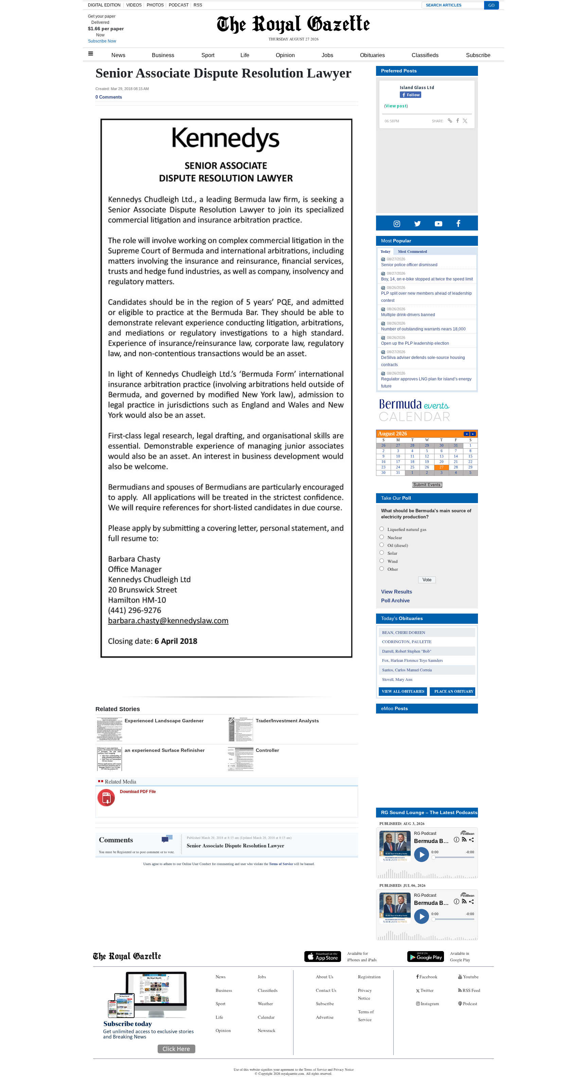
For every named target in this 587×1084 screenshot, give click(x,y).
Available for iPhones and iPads (362, 956)
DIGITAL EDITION (104, 5)
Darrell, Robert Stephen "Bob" (406, 651)
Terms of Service (281, 864)
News (118, 55)
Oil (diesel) (398, 545)
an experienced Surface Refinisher (164, 750)
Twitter (426, 990)
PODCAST (179, 5)
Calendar (266, 1017)
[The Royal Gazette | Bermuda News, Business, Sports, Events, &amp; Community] (293, 24)
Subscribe (478, 55)
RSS (198, 5)
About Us (324, 977)
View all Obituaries (403, 691)
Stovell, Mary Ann (397, 679)
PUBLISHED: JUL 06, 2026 (402, 885)
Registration (369, 977)
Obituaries (372, 55)
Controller (267, 750)
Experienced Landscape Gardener (164, 720)
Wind (393, 561)
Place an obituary (454, 691)
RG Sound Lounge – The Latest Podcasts (429, 812)
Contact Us (326, 990)
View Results (396, 592)
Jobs (327, 55)
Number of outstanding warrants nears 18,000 (423, 329)
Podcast (469, 1003)
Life (245, 55)
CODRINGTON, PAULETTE (406, 641)
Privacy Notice (365, 994)
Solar (392, 553)
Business (163, 55)
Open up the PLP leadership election (415, 343)
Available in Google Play (460, 956)
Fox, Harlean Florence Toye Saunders (412, 660)
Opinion (285, 55)
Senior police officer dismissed (409, 264)
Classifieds (425, 55)
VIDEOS (134, 5)
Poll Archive (395, 600)
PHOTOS (155, 5)
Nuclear (395, 537)
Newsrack (266, 1030)
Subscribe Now (102, 41)
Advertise (325, 1017)
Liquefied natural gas (407, 529)
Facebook (428, 977)
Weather (265, 1003)
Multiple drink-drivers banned (408, 314)
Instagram (429, 1003)
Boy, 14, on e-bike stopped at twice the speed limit (427, 279)
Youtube (470, 977)
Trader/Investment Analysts (287, 720)
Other (393, 569)
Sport (207, 55)
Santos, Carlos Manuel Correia (407, 669)
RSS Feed (471, 990)
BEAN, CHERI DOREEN (403, 632)
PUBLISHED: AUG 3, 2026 (402, 823)
